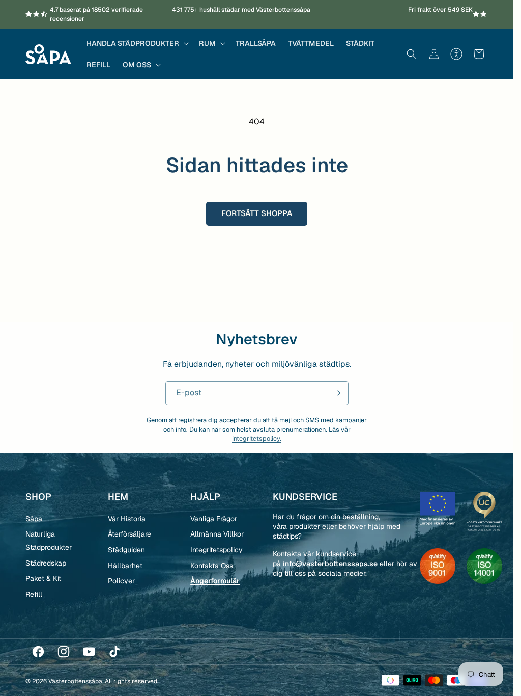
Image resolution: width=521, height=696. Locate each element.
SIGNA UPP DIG (356, 434)
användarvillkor (390, 479)
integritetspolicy (340, 479)
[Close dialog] (442, 217)
